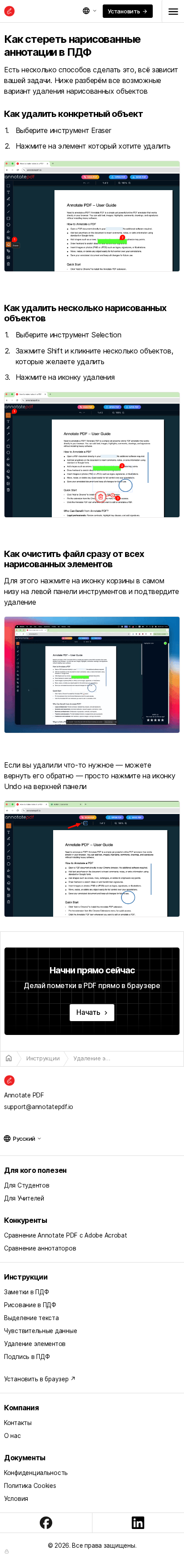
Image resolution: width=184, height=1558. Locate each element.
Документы (25, 1457)
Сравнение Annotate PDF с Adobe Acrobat (65, 1235)
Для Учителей (24, 1198)
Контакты (18, 1422)
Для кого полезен (35, 1170)
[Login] (6, 1551)
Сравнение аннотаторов (40, 1248)
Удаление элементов (35, 1343)
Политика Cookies (30, 1485)
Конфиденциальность (36, 1472)
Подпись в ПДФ (27, 1356)
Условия (16, 1498)
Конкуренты (25, 1220)
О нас (12, 1435)
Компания (21, 1407)
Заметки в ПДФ (26, 1292)
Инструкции (26, 1276)
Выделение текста (31, 1317)
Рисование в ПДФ (30, 1305)
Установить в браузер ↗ (40, 1379)
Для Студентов (26, 1185)
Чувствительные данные (40, 1330)
